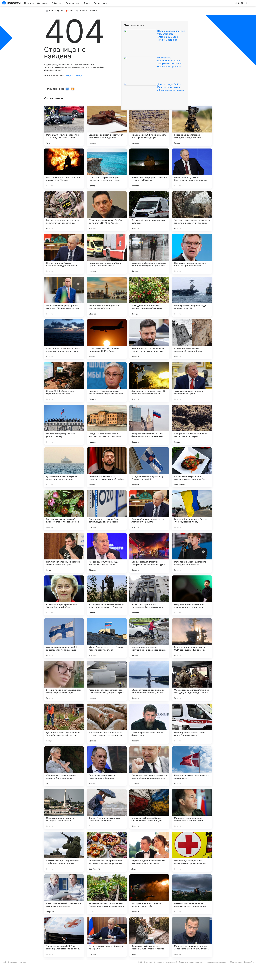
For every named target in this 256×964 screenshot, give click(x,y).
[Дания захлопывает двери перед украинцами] (192, 766)
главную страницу (73, 75)
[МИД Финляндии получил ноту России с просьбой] (149, 467)
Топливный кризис (88, 11)
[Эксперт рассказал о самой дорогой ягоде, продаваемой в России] (64, 510)
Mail (4, 962)
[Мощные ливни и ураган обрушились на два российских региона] (149, 638)
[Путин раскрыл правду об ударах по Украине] (107, 937)
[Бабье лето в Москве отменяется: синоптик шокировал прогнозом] (149, 254)
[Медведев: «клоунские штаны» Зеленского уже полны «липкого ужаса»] (192, 937)
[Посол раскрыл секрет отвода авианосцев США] (192, 297)
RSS (140, 962)
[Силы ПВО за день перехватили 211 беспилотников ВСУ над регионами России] (64, 852)
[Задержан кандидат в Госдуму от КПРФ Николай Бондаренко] (107, 126)
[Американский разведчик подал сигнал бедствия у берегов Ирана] (107, 681)
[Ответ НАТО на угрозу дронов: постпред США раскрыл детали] (64, 297)
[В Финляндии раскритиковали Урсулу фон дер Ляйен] (64, 595)
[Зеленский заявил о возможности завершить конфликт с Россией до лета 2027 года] (107, 595)
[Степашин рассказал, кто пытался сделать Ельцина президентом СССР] (149, 766)
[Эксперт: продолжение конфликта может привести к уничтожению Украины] (192, 211)
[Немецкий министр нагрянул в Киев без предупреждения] (192, 254)
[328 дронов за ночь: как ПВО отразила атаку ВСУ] (149, 894)
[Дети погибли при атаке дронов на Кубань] (149, 211)
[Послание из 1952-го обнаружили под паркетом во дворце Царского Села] (149, 126)
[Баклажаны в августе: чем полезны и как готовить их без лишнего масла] (192, 467)
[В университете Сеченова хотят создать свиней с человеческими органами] (107, 724)
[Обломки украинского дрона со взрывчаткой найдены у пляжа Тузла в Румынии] (149, 681)
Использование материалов (216, 962)
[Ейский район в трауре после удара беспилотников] (192, 724)
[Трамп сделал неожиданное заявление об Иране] (192, 382)
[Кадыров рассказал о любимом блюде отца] (149, 724)
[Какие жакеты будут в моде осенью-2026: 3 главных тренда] (149, 937)
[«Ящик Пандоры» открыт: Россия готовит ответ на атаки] (107, 638)
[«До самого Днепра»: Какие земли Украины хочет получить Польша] (149, 809)
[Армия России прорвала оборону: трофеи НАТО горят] (149, 169)
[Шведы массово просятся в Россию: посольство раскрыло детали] (107, 425)
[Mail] (4, 3)
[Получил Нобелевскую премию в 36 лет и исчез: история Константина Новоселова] (64, 553)
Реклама (22, 962)
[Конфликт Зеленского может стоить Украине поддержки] (192, 595)
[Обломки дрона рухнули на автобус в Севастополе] (64, 809)
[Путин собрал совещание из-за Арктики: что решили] (149, 510)
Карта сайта (249, 962)
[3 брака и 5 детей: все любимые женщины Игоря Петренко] (149, 852)
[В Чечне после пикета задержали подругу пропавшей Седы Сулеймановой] (64, 681)
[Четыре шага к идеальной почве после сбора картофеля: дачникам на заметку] (192, 425)
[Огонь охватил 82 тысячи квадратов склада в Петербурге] (149, 553)
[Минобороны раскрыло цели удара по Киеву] (64, 425)
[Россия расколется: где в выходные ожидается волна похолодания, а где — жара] (192, 126)
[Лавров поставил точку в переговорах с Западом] (107, 766)
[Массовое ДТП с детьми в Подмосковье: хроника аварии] (192, 852)
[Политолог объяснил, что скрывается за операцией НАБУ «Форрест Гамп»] (107, 467)
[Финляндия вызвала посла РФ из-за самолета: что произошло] (64, 638)
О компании (12, 962)
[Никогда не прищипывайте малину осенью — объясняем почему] (149, 297)
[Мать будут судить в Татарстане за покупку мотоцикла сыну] (64, 126)
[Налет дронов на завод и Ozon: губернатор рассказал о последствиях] (107, 254)
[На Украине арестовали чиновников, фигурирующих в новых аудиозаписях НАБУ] (149, 595)
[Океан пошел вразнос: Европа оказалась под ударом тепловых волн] (107, 169)
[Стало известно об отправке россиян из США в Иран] (107, 339)
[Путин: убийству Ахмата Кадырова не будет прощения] (64, 254)
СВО (71, 11)
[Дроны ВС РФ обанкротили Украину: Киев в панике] (64, 382)
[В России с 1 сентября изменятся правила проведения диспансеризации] (64, 894)
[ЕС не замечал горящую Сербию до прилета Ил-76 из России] (107, 211)
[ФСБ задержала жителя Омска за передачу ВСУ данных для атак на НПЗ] (192, 681)
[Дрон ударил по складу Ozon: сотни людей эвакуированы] (107, 510)
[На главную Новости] (13, 3)
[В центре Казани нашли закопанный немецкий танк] (192, 339)
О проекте (148, 962)
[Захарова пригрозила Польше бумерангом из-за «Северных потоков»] (149, 425)
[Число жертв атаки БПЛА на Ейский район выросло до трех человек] (64, 937)
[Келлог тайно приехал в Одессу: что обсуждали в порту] (192, 510)
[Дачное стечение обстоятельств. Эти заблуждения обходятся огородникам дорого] (64, 724)
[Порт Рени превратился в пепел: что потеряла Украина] (64, 169)
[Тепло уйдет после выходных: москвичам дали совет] (107, 809)
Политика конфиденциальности (191, 962)
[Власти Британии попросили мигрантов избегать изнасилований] (107, 297)
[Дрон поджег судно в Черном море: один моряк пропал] (64, 467)
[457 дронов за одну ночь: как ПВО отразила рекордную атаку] (149, 382)
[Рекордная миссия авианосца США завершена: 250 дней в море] (192, 638)
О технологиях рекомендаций (165, 962)
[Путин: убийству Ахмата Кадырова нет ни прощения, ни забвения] (192, 169)
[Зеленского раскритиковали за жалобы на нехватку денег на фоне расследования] (149, 339)
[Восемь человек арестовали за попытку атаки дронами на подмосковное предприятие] (64, 211)
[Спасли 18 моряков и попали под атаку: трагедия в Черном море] (64, 339)
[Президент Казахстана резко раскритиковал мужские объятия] (107, 382)
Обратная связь (236, 962)
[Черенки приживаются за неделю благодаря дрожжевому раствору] (107, 894)
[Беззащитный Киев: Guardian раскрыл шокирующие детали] (192, 894)
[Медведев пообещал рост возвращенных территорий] (192, 809)
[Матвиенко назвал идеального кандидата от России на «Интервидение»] (192, 553)
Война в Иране (56, 11)
